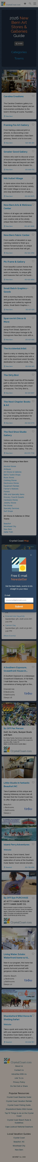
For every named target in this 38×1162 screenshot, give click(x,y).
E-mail (7, 595)
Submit (19, 606)
